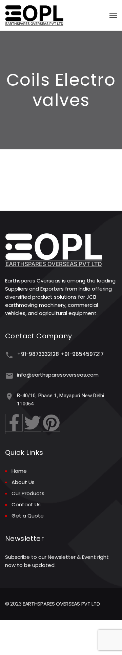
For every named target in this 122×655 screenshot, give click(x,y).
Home (19, 470)
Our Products (28, 493)
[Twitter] (32, 422)
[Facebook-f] (14, 422)
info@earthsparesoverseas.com (58, 374)
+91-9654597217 (82, 354)
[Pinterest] (51, 422)
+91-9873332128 (38, 354)
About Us (23, 482)
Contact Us (26, 504)
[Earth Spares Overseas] (34, 15)
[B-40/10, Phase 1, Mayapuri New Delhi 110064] (9, 396)
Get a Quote (28, 515)
